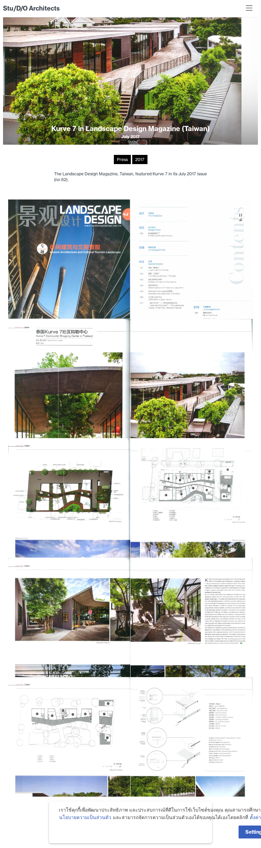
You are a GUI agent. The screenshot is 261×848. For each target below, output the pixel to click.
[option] (130, 81)
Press (122, 159)
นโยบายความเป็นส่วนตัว (85, 817)
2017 (139, 159)
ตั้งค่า (255, 817)
